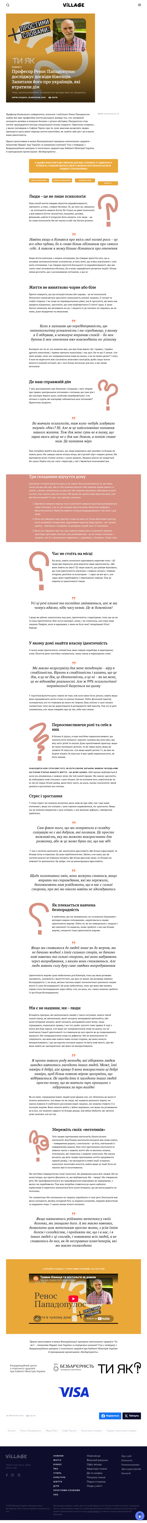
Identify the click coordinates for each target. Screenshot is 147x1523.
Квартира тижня (97, 1468)
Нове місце (93, 1455)
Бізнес (57, 1464)
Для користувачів (131, 1468)
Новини (58, 1456)
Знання (12, 1430)
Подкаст (17, 67)
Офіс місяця (94, 1464)
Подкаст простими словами (122, 1430)
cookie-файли (93, 1511)
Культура (59, 1477)
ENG (55, 1494)
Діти (56, 1486)
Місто (57, 1460)
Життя (57, 1482)
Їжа (55, 1469)
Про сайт (126, 1456)
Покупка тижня (96, 1477)
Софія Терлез (69, 1430)
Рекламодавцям (130, 1464)
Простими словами (91, 1430)
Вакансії (126, 1473)
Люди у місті (94, 1486)
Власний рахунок (97, 1460)
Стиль (57, 1473)
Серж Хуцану (19, 97)
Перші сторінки (96, 1481)
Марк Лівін (51, 1430)
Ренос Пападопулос (30, 1430)
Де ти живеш (94, 1473)
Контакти (126, 1460)
